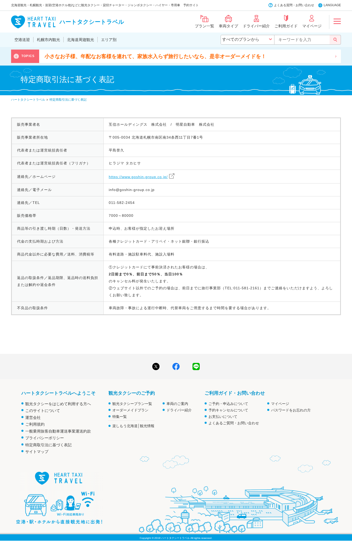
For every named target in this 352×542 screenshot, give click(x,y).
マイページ (280, 404)
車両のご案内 (177, 404)
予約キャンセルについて (228, 410)
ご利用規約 (35, 424)
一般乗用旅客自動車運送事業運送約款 (58, 431)
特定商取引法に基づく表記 (48, 445)
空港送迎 (22, 39)
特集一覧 (119, 417)
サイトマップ (36, 451)
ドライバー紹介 (179, 410)
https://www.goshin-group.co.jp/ (138, 177)
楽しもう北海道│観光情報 (133, 426)
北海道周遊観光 (80, 39)
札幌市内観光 (48, 39)
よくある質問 (283, 5)
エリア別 (108, 39)
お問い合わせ (305, 5)
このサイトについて (42, 410)
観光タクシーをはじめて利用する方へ (58, 404)
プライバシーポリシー (44, 438)
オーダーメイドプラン (130, 410)
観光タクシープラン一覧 (132, 404)
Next (335, 56)
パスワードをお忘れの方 (291, 410)
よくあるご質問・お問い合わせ (233, 423)
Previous (16, 56)
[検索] (335, 40)
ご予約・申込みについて (228, 404)
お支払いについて (222, 417)
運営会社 (33, 417)
